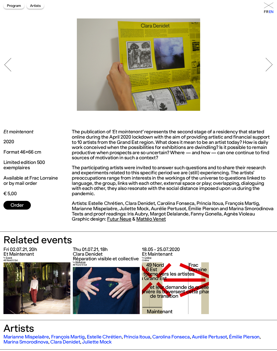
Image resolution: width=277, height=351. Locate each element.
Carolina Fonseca (171, 337)
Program (14, 5)
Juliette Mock (97, 342)
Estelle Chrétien (104, 337)
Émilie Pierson (244, 337)
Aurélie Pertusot (209, 337)
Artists (35, 5)
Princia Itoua (137, 337)
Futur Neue (119, 219)
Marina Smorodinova (25, 342)
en (271, 12)
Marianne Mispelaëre (26, 337)
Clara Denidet (65, 342)
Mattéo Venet (151, 219)
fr (266, 12)
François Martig (68, 337)
